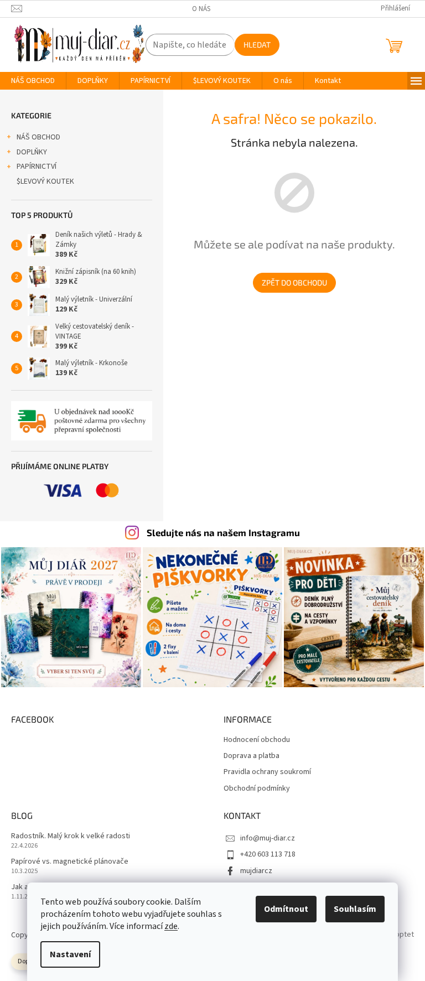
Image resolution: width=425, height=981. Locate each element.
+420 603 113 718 (268, 854)
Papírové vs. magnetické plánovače (69, 862)
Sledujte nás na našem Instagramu (223, 532)
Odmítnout (286, 909)
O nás (201, 9)
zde (171, 926)
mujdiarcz (256, 870)
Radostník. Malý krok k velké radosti (70, 836)
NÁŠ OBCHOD (38, 137)
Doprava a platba (251, 756)
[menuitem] (33, 81)
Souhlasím (355, 909)
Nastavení (70, 954)
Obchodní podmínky (257, 788)
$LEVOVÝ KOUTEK (45, 181)
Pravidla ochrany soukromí (267, 772)
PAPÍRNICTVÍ (36, 166)
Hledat (257, 44)
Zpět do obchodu (294, 282)
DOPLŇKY (32, 152)
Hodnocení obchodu (257, 740)
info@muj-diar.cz (267, 838)
